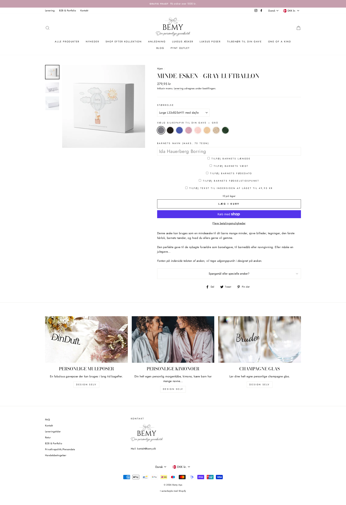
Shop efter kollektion (124, 41)
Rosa (188, 130)
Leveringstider (53, 431)
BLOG (160, 48)
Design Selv (259, 384)
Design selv (86, 384)
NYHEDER (92, 41)
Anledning (157, 41)
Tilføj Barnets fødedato (231, 173)
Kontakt (84, 10)
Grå (161, 130)
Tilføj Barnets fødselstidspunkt (231, 180)
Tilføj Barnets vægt (231, 166)
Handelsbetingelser (55, 455)
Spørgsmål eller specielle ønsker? (229, 274)
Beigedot (216, 130)
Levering (50, 10)
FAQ (47, 419)
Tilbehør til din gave (244, 41)
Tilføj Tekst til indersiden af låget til (231, 188)
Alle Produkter (67, 41)
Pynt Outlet (180, 48)
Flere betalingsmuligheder (228, 223)
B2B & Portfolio (67, 10)
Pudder (198, 130)
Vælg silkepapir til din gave (187, 122)
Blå (179, 130)
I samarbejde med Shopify (173, 491)
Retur (48, 437)
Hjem (160, 68)
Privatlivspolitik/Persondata (60, 449)
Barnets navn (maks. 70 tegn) (183, 143)
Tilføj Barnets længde (231, 158)
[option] (173, 4)
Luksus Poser (210, 41)
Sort (170, 130)
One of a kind (279, 41)
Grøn (225, 130)
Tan (207, 130)
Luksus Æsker (182, 41)
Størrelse (165, 105)
